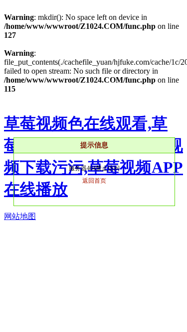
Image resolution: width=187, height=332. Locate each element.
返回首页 (94, 180)
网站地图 (20, 216)
